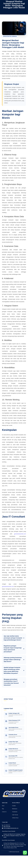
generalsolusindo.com (20, 534)
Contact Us (4, 811)
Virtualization (14, 811)
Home (3, 805)
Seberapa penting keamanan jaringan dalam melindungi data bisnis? (13, 659)
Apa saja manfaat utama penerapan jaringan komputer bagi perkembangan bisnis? (13, 638)
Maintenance (14, 808)
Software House (15, 817)
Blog (3, 808)
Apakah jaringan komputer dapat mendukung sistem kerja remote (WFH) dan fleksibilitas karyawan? (12, 670)
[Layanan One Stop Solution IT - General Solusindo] (14, 793)
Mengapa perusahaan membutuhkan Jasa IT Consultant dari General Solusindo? (11, 682)
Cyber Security (15, 814)
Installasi (14, 805)
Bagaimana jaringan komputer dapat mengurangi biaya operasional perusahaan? (12, 648)
